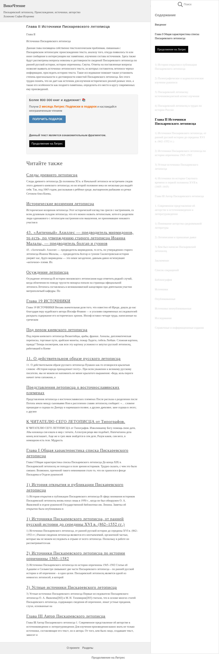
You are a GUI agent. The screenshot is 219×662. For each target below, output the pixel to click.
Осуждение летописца (47, 272)
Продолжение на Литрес (171, 49)
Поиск (184, 4)
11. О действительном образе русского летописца (73, 358)
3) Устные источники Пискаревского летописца (71, 587)
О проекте (73, 647)
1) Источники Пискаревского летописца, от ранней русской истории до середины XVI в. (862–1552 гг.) (75, 521)
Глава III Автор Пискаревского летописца (65, 616)
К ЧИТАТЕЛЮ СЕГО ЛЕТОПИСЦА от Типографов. (75, 421)
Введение (160, 24)
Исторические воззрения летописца (60, 203)
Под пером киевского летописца (56, 329)
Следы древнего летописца (52, 174)
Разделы (87, 647)
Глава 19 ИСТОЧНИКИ (48, 301)
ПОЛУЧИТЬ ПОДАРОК (47, 119)
